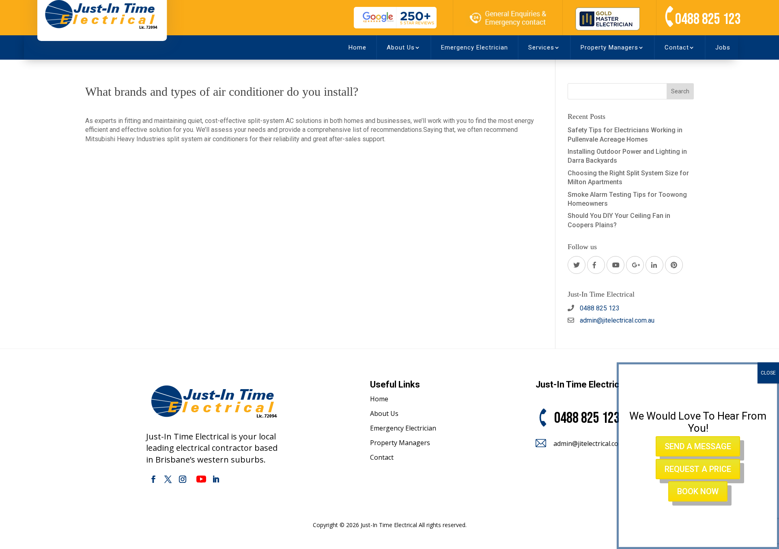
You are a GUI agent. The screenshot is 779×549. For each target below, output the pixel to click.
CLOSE (768, 373)
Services (541, 47)
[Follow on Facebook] (153, 479)
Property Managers (609, 47)
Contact (677, 47)
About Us (401, 47)
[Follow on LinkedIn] (216, 479)
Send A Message (698, 447)
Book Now (698, 491)
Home (357, 47)
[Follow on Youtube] (201, 479)
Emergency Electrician (474, 47)
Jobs (722, 47)
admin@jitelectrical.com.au (616, 320)
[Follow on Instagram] (182, 479)
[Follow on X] (168, 479)
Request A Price (698, 469)
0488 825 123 (708, 19)
